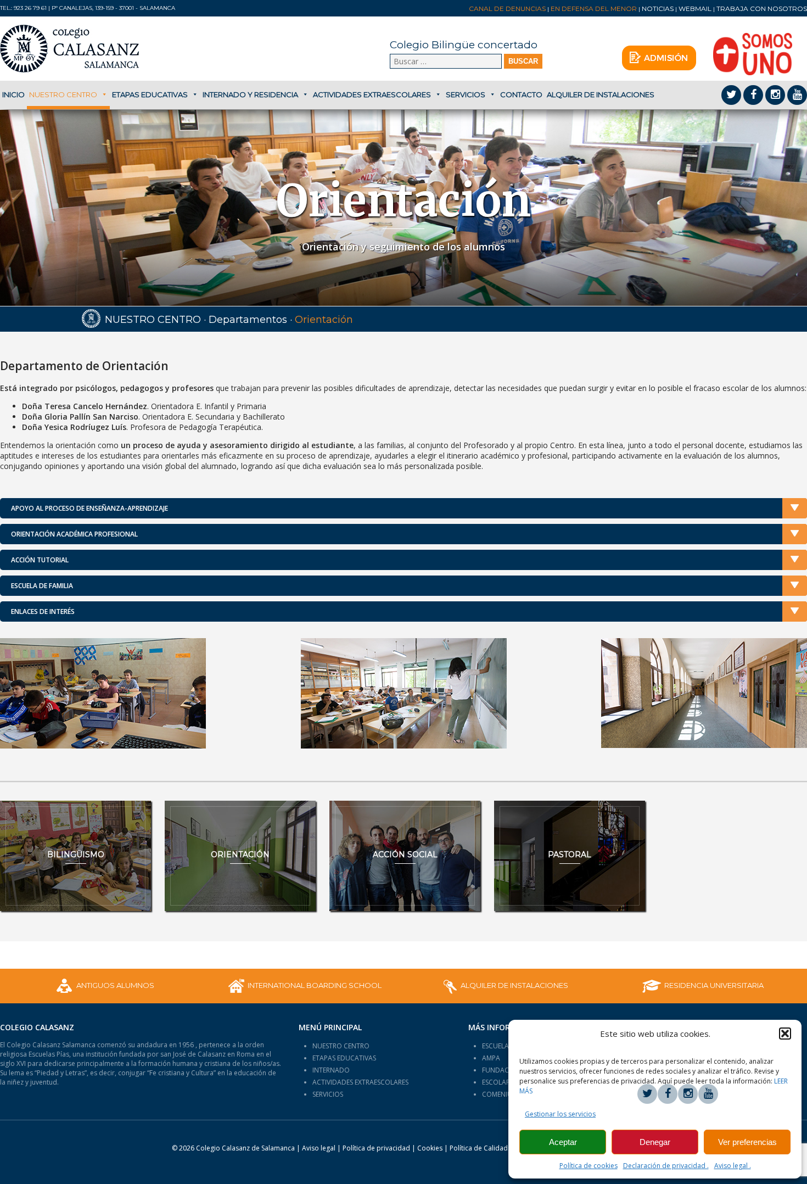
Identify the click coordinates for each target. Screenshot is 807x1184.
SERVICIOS (327, 1094)
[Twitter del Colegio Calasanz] (731, 95)
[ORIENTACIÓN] (240, 856)
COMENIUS (498, 1094)
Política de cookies (588, 1165)
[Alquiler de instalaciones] (503, 986)
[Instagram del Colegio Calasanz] (775, 95)
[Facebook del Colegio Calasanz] (753, 95)
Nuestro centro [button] (63, 94)
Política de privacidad (377, 1148)
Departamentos (248, 320)
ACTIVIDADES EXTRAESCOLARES (360, 1082)
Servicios (465, 94)
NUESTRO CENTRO (340, 1046)
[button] (785, 1033)
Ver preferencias (747, 1142)
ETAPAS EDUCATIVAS (344, 1058)
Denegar (655, 1142)
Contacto (521, 94)
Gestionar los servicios (560, 1114)
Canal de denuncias (507, 8)
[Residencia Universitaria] (703, 986)
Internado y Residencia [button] (250, 94)
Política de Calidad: (480, 1148)
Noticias (658, 8)
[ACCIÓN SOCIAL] (404, 856)
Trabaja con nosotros (761, 8)
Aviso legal (318, 1148)
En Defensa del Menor (594, 8)
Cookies (429, 1148)
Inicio (13, 94)
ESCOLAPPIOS (503, 1082)
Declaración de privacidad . (666, 1165)
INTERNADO (331, 1070)
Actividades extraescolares (372, 94)
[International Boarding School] (304, 986)
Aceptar (563, 1142)
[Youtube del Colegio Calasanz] (797, 95)
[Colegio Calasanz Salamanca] (81, 48)
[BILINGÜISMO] (75, 856)
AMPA (491, 1058)
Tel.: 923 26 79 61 (23, 8)
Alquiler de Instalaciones (600, 94)
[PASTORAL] (569, 856)
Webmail (695, 8)
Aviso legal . (732, 1165)
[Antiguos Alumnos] (104, 986)
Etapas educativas (150, 94)
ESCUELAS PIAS (504, 1046)
